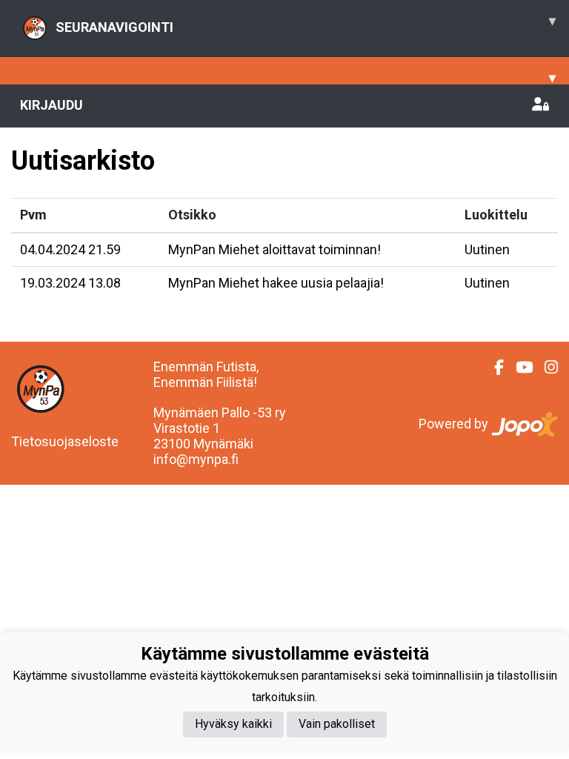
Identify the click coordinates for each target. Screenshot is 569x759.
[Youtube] (518, 367)
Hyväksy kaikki (233, 724)
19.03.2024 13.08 (70, 283)
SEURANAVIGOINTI (306, 24)
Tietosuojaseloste (65, 441)
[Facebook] (493, 367)
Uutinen (487, 249)
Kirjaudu (51, 105)
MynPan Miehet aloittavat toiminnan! (274, 249)
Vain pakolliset (337, 724)
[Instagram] (545, 367)
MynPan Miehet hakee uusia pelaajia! (276, 283)
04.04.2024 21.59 (70, 249)
